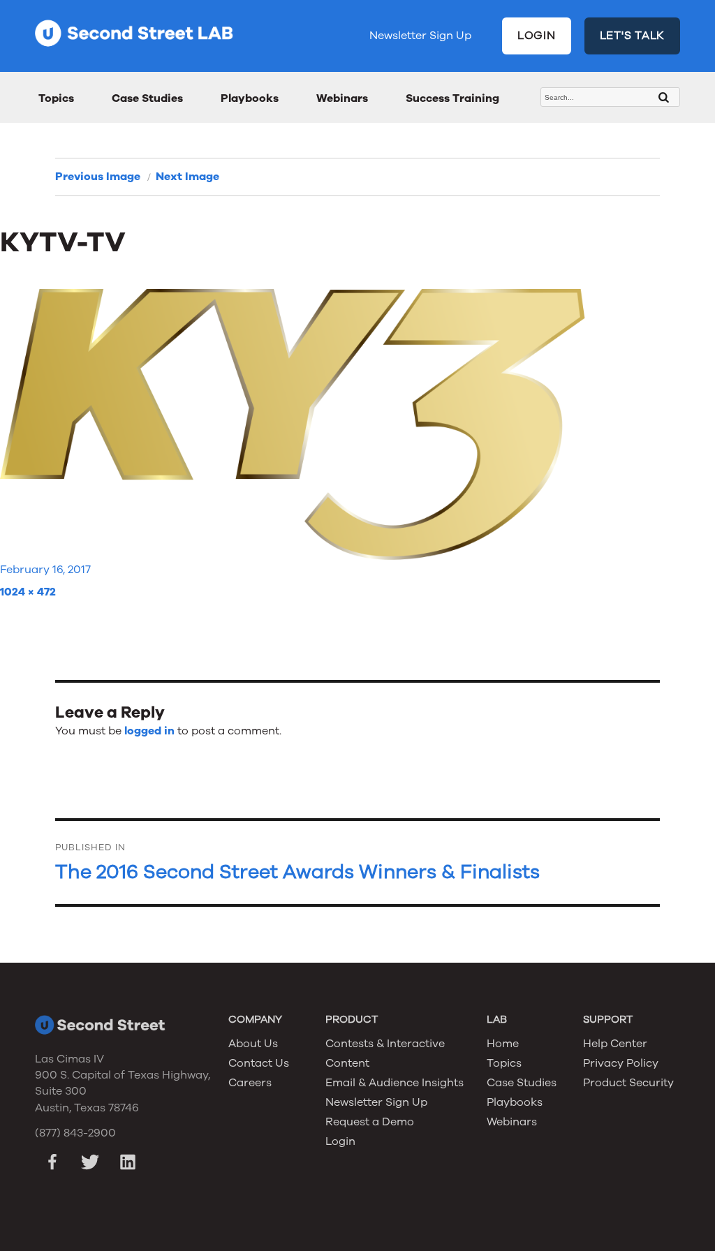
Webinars (342, 98)
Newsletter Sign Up (420, 35)
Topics (56, 98)
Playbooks (250, 98)
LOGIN (536, 35)
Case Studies (147, 98)
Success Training (452, 98)
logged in (149, 731)
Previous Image (97, 176)
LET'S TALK (632, 35)
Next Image (187, 176)
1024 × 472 (28, 592)
